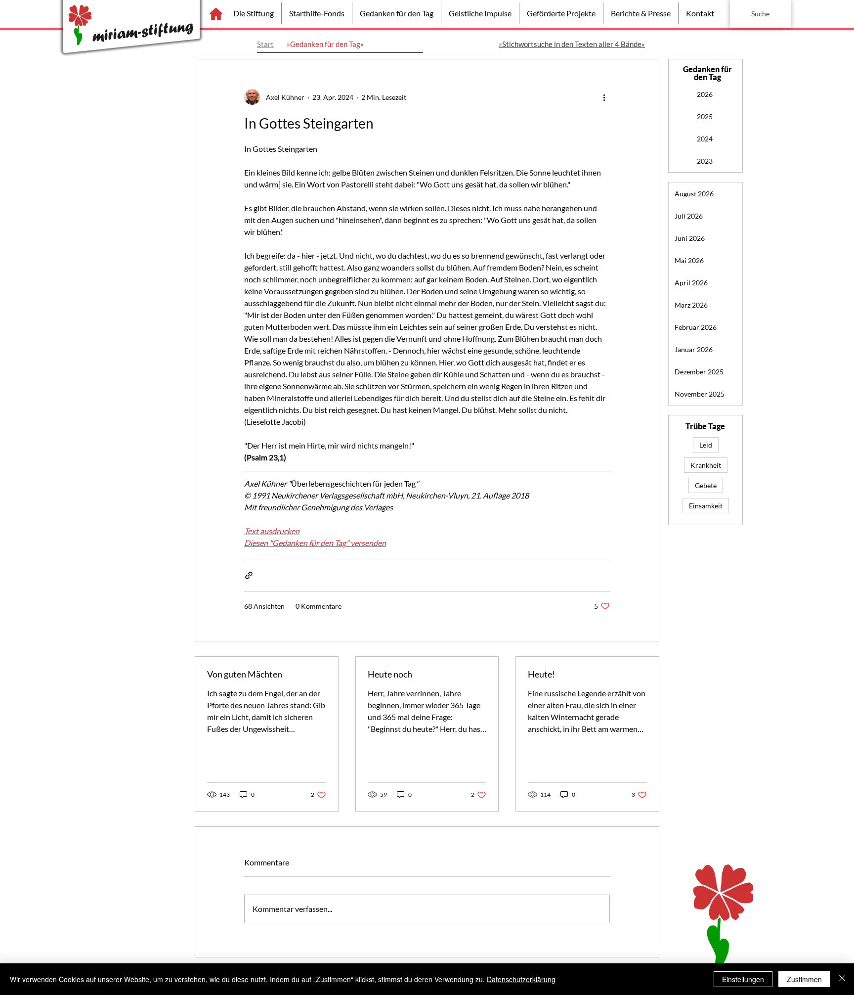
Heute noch (390, 674)
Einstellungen (743, 979)
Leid (705, 445)
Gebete (706, 485)
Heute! (541, 674)
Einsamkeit (706, 505)
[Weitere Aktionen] (604, 97)
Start (265, 44)
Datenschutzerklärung (521, 979)
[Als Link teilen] (249, 575)
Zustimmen (804, 979)
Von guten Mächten (244, 674)
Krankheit (705, 465)
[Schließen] (842, 979)
